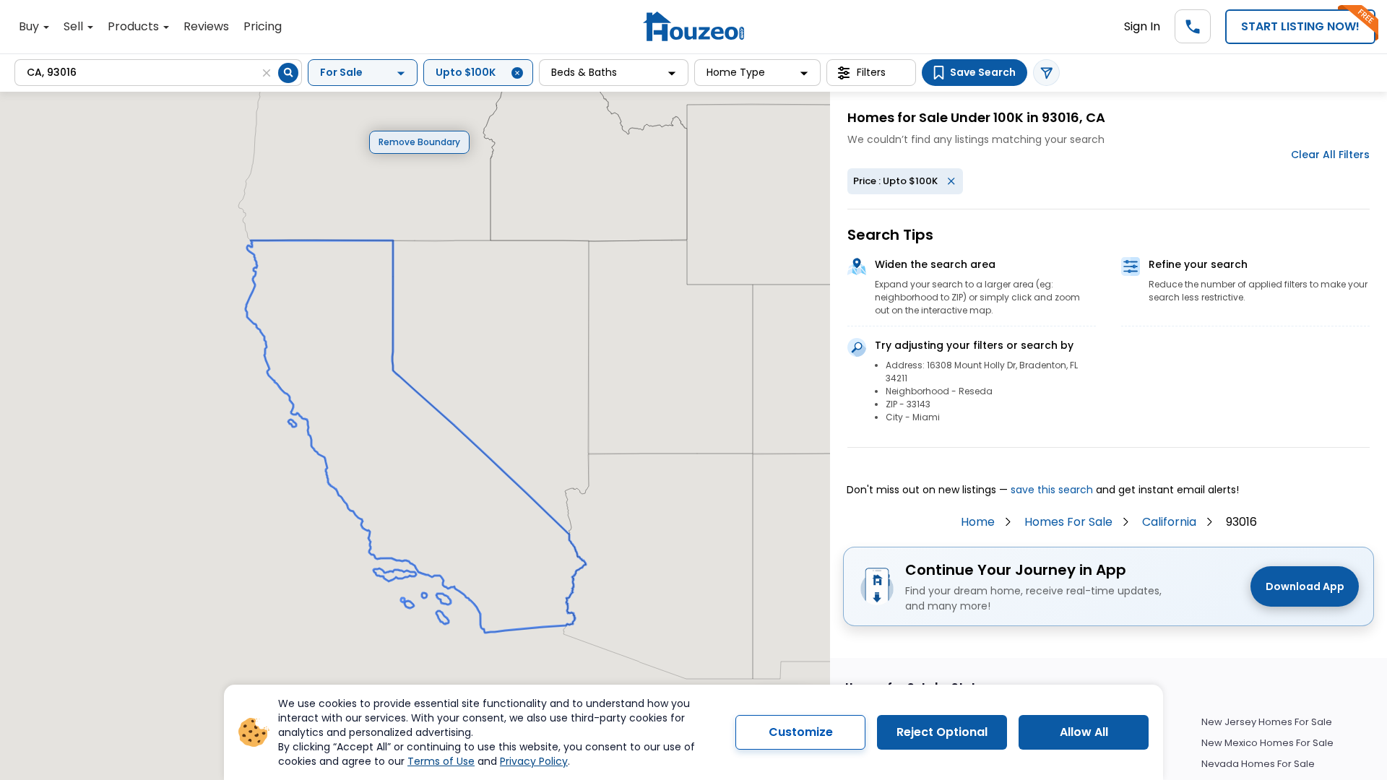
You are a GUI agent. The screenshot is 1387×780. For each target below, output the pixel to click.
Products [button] (135, 26)
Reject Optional (942, 732)
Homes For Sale (1068, 522)
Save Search (983, 72)
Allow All (1084, 732)
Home (978, 522)
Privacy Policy (534, 761)
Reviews (206, 26)
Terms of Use (441, 761)
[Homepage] (693, 26)
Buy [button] (30, 26)
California (1169, 522)
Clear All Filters (1330, 154)
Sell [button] (75, 26)
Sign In (1142, 26)
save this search (1052, 489)
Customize (801, 732)
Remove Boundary (419, 142)
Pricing (262, 26)
